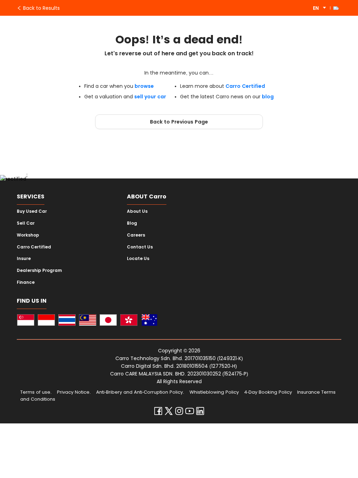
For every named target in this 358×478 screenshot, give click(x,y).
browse (144, 86)
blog (268, 96)
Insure (24, 258)
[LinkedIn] (200, 412)
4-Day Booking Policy (268, 392)
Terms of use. (36, 392)
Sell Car (26, 223)
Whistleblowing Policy (214, 392)
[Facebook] (158, 412)
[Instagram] (179, 412)
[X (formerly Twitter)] (168, 412)
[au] (149, 321)
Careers (136, 235)
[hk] (129, 321)
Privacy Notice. (74, 392)
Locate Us (138, 258)
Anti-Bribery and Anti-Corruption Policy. (140, 392)
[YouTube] (189, 412)
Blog (132, 223)
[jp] (108, 321)
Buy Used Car (32, 211)
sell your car (150, 96)
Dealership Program (39, 270)
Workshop (28, 235)
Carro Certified (245, 86)
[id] (46, 321)
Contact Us (140, 247)
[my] (87, 321)
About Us (137, 211)
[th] (67, 321)
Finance (26, 282)
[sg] (26, 321)
